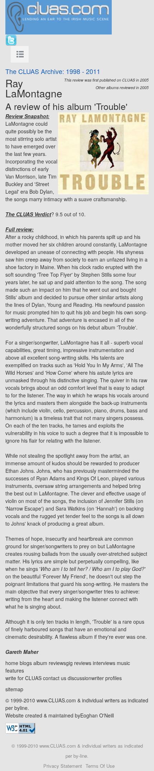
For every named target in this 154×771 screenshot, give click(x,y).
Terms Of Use (100, 765)
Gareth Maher (21, 651)
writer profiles (106, 678)
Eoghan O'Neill (97, 715)
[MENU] (20, 54)
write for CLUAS (23, 678)
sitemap (14, 689)
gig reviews (78, 662)
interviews (104, 662)
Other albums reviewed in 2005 (122, 87)
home (11, 662)
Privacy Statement (62, 765)
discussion (79, 678)
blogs (26, 662)
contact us (54, 678)
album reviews (49, 662)
